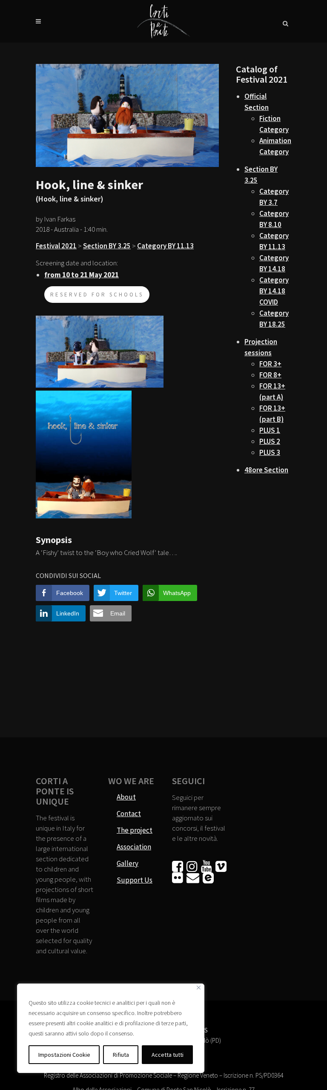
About (126, 797)
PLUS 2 (269, 441)
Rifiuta (121, 1054)
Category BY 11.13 (165, 245)
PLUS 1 (269, 430)
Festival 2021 (56, 245)
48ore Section (266, 470)
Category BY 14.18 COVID (274, 291)
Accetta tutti (168, 1054)
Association (134, 846)
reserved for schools (96, 294)
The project (134, 830)
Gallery (127, 863)
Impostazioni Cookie (64, 1054)
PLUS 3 (269, 452)
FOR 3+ (270, 363)
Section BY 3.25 (107, 245)
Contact (129, 813)
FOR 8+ (270, 375)
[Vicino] (199, 987)
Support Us (134, 880)
